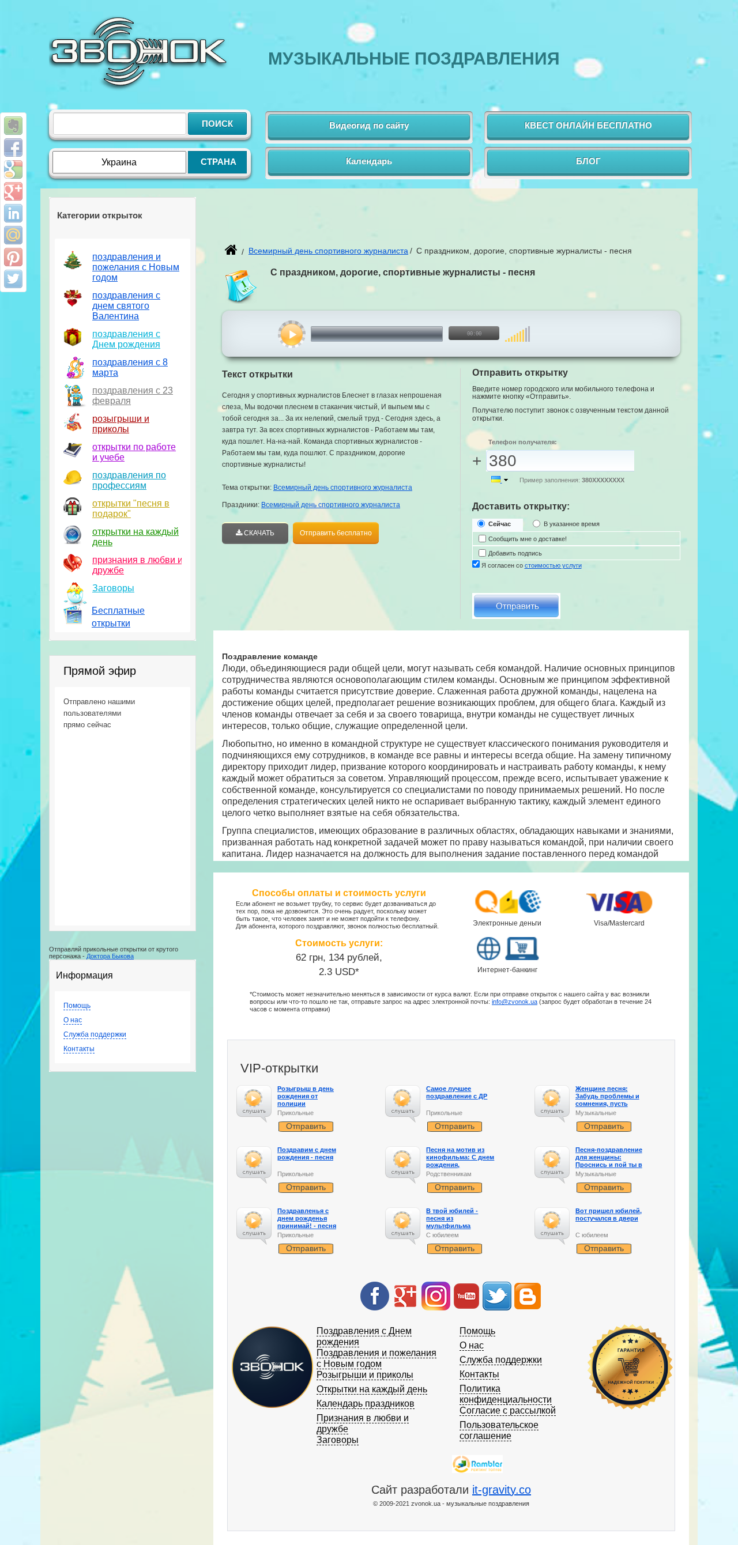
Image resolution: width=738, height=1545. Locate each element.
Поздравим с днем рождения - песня (306, 1153)
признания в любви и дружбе (137, 565)
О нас (72, 1020)
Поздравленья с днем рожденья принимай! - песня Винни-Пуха (306, 1222)
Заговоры (113, 588)
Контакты (79, 1049)
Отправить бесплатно (336, 533)
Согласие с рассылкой (508, 1410)
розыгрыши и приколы (120, 424)
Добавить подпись (515, 553)
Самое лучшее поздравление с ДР (456, 1092)
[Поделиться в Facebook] (13, 147)
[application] (396, 334)
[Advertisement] (357, 222)
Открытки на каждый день (372, 1389)
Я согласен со (531, 565)
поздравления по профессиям (129, 480)
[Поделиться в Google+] (13, 191)
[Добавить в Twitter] (13, 279)
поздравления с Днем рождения (126, 339)
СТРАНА (218, 162)
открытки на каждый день (135, 537)
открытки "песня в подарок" (131, 508)
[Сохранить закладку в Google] (13, 169)
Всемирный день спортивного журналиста (328, 250)
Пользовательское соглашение (499, 1430)
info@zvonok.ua (514, 1001)
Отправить (306, 1126)
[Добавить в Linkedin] (13, 213)
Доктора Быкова (110, 956)
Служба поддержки (94, 1034)
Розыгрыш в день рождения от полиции (305, 1096)
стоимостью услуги (553, 565)
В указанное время (572, 523)
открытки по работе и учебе (134, 452)
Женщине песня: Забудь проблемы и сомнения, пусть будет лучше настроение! (607, 1104)
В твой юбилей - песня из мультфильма (452, 1218)
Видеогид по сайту (369, 125)
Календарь (369, 161)
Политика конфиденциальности (506, 1394)
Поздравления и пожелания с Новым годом (376, 1358)
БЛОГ (588, 161)
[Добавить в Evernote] (13, 125)
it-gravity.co (501, 1489)
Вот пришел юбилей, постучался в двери (608, 1214)
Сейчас (499, 523)
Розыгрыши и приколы (365, 1375)
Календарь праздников (366, 1403)
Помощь (77, 1006)
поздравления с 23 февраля (132, 396)
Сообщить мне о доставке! (527, 538)
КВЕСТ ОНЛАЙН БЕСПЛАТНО (588, 125)
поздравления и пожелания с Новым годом (135, 267)
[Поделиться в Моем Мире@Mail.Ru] (13, 235)
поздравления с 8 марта (130, 367)
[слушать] (292, 334)
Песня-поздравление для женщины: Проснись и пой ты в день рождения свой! (609, 1161)
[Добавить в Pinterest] (13, 257)
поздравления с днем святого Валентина (126, 305)
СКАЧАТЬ (258, 533)
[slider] (517, 328)
